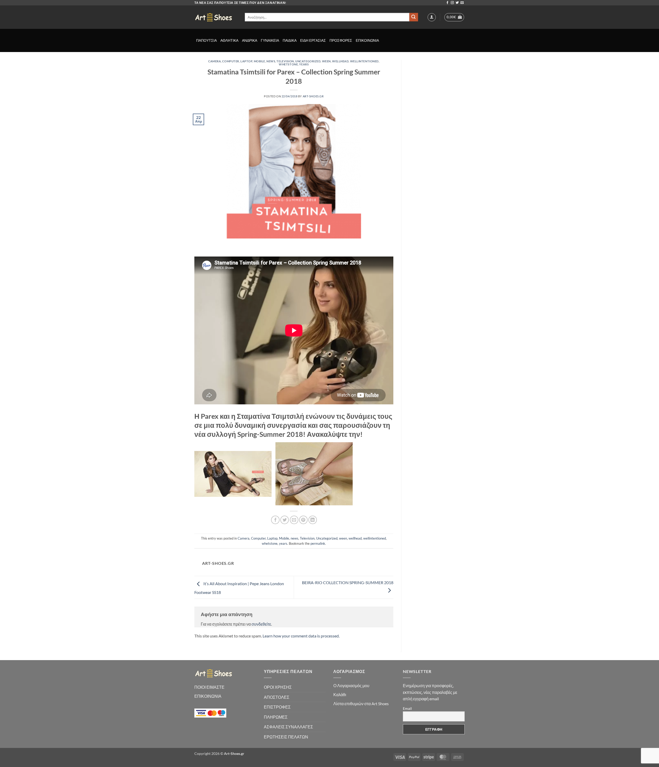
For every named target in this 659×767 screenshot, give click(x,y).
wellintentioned (364, 61)
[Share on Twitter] (284, 520)
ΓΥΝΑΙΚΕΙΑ (270, 40)
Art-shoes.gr (313, 96)
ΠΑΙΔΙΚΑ (290, 40)
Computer (230, 61)
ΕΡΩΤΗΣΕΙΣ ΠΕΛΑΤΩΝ (286, 736)
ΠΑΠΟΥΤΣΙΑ (206, 40)
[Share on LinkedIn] (312, 520)
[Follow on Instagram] (452, 3)
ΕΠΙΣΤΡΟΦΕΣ (277, 706)
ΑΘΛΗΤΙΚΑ (229, 40)
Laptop (246, 61)
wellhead (340, 61)
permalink (317, 543)
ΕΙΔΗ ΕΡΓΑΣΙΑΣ (313, 40)
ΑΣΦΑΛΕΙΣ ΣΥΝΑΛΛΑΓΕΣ (288, 726)
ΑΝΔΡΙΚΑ (249, 40)
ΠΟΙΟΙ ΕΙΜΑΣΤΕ (209, 687)
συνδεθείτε (261, 623)
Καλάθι (339, 694)
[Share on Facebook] (275, 520)
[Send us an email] (462, 3)
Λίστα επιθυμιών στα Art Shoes (361, 703)
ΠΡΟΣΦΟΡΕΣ (341, 40)
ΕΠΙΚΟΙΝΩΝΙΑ (367, 40)
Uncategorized (307, 61)
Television (285, 61)
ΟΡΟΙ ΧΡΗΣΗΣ (278, 687)
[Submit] (413, 17)
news (270, 61)
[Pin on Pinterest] (303, 520)
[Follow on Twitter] (457, 3)
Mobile (259, 61)
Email (407, 708)
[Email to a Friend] (294, 520)
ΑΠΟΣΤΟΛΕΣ (276, 697)
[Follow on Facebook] (447, 3)
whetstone (288, 64)
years (304, 64)
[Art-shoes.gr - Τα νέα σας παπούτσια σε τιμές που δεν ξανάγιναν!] (215, 17)
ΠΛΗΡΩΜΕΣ (276, 716)
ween (326, 61)
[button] (432, 17)
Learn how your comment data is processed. (301, 635)
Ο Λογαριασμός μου (351, 685)
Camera (214, 61)
